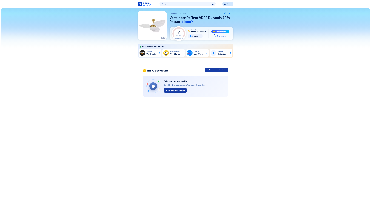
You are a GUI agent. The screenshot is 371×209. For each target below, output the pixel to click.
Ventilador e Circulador (178, 13)
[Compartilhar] (225, 13)
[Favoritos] (229, 13)
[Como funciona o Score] (182, 38)
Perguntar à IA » (221, 32)
